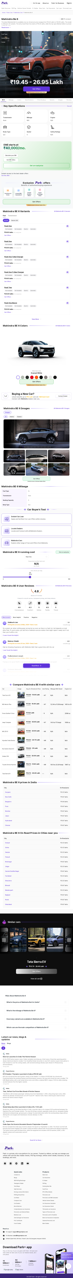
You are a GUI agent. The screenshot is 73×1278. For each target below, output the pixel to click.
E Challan (45, 1177)
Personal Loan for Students (50, 1211)
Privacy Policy (39, 1275)
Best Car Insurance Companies (51, 1214)
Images (60, 100)
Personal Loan (46, 1191)
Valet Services (18, 1185)
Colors (19, 100)
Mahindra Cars (18, 12)
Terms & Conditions (29, 1275)
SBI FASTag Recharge (19, 1177)
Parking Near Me (47, 1182)
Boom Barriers (18, 1203)
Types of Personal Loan (49, 1208)
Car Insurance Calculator (49, 1200)
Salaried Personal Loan (49, 1217)
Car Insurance (46, 1174)
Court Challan (17, 1220)
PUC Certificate (18, 1217)
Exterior (19, 416)
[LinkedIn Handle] (22, 1160)
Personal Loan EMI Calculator (50, 1194)
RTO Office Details (47, 1188)
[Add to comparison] (67, 226)
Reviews (69, 100)
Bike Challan (46, 1220)
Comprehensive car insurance (22, 1205)
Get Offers (36, 968)
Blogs (15, 1174)
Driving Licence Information (21, 1188)
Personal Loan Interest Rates (21, 1208)
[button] (36, 792)
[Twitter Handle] (16, 1160)
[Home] (4, 3)
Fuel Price (45, 1185)
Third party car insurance (49, 1205)
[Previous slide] (4, 940)
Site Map (47, 1275)
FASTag (44, 1180)
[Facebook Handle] (11, 1160)
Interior (12, 416)
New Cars (10, 12)
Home (3, 12)
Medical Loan (17, 1211)
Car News (16, 1194)
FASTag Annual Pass (19, 1191)
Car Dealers (17, 1200)
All (5, 416)
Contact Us (17, 1171)
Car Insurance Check (48, 1203)
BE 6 (3, 100)
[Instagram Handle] (5, 1160)
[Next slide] (69, 940)
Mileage (11, 100)
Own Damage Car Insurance (21, 1214)
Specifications (29, 100)
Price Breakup (41, 100)
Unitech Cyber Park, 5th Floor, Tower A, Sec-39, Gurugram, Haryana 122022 (26, 1235)
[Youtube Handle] (28, 1160)
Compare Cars (18, 1197)
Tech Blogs (17, 1182)
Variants (52, 100)
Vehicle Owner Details (48, 1197)
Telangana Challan (18, 1180)
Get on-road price (64, 552)
